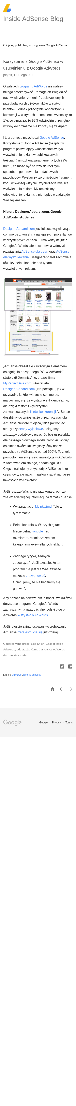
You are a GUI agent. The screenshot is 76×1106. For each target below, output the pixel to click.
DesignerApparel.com (19, 228)
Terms (69, 722)
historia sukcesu (32, 674)
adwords (17, 674)
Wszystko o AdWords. (33, 615)
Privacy (57, 722)
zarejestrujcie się (30, 632)
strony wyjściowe (30, 429)
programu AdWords (33, 86)
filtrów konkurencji (43, 411)
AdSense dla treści (34, 251)
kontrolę (37, 531)
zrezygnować (35, 575)
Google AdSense (52, 137)
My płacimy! (43, 506)
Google (43, 722)
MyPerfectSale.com (17, 383)
